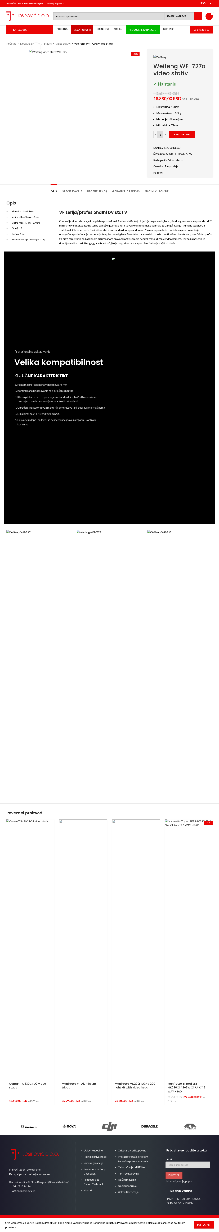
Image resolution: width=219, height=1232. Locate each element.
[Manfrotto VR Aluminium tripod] (83, 949)
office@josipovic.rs (56, 3)
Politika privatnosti (95, 1156)
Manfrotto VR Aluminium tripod (79, 1085)
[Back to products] (206, 43)
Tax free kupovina (128, 1173)
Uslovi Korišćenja (128, 1191)
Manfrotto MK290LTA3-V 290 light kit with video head (135, 1085)
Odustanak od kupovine (132, 1150)
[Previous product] (202, 43)
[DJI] (109, 1126)
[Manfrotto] (29, 1126)
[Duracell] (150, 1126)
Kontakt (88, 1190)
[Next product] (211, 43)
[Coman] (190, 1126)
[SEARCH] (198, 16)
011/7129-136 (22, 1186)
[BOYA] (69, 1126)
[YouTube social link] (193, 3)
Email (169, 1158)
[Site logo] (28, 16)
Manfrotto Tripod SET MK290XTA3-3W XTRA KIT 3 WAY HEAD (186, 1087)
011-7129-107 (201, 29)
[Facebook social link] (185, 3)
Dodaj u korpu (181, 134)
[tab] (54, 189)
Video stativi (62, 43)
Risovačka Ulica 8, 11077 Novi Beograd (24, 3)
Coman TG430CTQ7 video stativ (27, 1085)
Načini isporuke (127, 1185)
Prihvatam (203, 1224)
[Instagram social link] (189, 3)
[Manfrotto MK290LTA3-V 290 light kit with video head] (136, 949)
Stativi (48, 43)
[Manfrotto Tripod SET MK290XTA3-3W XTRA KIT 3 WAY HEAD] (189, 949)
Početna (11, 43)
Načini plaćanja (127, 1179)
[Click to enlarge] (36, 47)
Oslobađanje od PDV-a (131, 1167)
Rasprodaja (171, 166)
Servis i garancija (93, 1162)
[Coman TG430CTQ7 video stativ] (30, 949)
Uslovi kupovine (93, 1150)
